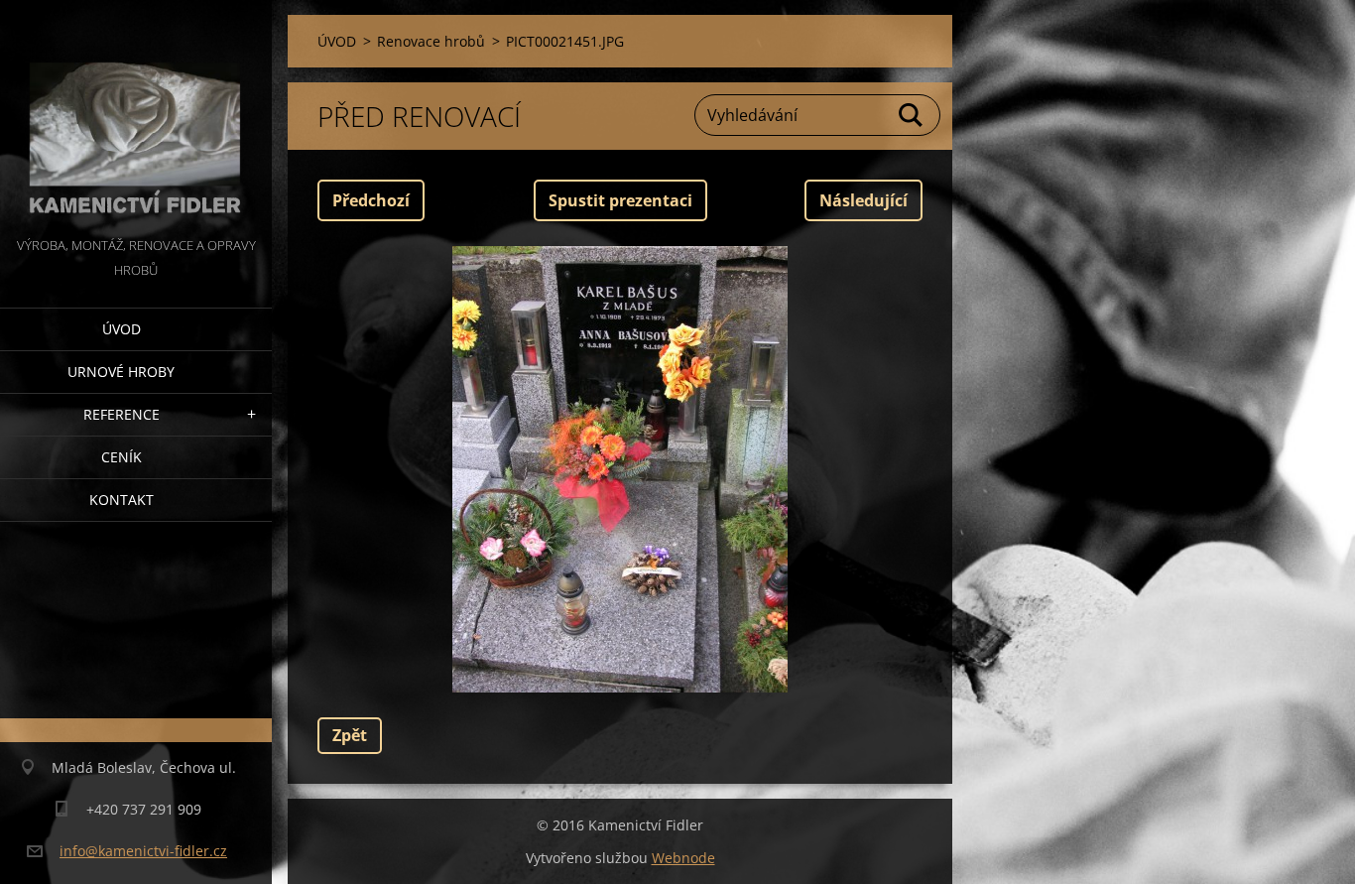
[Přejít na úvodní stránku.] (136, 116)
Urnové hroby (121, 371)
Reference (121, 414)
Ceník (121, 456)
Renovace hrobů (431, 41)
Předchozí (371, 200)
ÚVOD (121, 328)
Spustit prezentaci (620, 200)
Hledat (911, 115)
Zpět (349, 735)
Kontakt (121, 499)
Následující (863, 200)
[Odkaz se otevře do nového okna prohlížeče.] (620, 469)
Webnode (683, 857)
